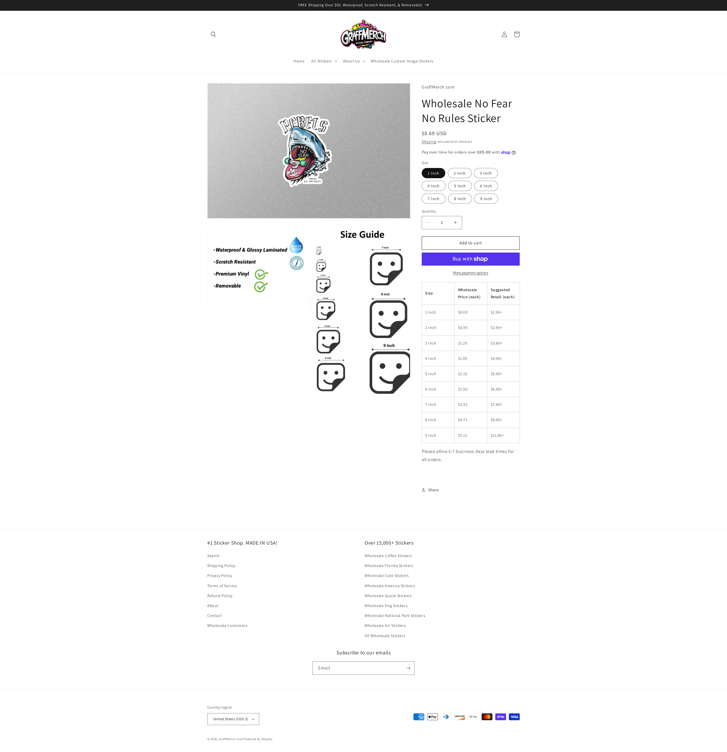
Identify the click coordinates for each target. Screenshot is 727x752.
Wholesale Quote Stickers (388, 595)
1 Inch (433, 173)
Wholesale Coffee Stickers (388, 555)
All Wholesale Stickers (385, 635)
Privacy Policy (219, 575)
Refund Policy (220, 595)
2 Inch (460, 173)
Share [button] (433, 489)
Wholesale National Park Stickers (395, 615)
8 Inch (460, 198)
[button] (213, 34)
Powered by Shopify (258, 739)
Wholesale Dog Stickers (386, 605)
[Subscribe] (408, 668)
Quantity (429, 211)
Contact (214, 615)
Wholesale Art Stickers (385, 625)
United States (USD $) (230, 719)
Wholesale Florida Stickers (389, 565)
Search (213, 555)
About (213, 605)
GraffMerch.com (231, 739)
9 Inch (486, 198)
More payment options (470, 272)
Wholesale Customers (227, 625)
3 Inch (486, 173)
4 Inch (434, 185)
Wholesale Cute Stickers (387, 575)
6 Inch (486, 185)
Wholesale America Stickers (390, 585)
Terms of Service (222, 585)
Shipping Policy (221, 565)
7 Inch (434, 198)
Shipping (429, 141)
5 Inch (460, 185)
